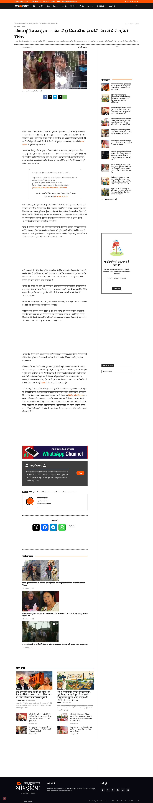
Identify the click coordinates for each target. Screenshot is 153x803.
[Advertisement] (66, 752)
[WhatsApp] (135, 1)
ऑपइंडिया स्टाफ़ (82, 47)
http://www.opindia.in (43, 501)
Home (16, 23)
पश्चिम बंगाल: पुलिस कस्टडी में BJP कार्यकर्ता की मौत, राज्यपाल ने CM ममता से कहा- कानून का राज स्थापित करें (55, 614)
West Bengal (50, 492)
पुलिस (63, 492)
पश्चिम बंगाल (57, 492)
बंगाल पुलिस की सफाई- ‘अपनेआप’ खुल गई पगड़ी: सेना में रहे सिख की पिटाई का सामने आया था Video (53, 584)
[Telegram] (55, 97)
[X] (132, 1)
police (38, 492)
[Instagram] (128, 1)
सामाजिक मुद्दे (60, 688)
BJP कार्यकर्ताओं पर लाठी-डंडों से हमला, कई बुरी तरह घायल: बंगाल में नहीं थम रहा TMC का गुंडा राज (55, 644)
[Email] (60, 97)
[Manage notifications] (4, 798)
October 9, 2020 (61, 196)
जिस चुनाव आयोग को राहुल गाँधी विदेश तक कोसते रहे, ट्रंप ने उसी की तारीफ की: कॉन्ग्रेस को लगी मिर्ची (40, 729)
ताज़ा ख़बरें (105, 79)
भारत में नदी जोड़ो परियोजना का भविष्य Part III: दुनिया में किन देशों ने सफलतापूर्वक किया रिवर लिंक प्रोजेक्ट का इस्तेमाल (121, 191)
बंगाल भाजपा (69, 492)
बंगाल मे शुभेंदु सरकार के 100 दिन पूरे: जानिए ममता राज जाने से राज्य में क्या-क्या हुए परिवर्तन (81, 729)
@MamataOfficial (38, 188)
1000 (43, 382)
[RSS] (130, 1)
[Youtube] (137, 1)
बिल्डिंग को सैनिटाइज (75, 395)
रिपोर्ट (23, 27)
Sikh (43, 492)
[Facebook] (125, 1)
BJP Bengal (32, 492)
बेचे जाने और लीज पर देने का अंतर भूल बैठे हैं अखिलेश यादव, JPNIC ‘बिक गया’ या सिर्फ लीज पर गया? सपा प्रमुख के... (34, 695)
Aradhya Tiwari (20, 700)
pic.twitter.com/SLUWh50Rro (56, 188)
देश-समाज (21, 23)
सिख (74, 492)
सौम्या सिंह (59, 702)
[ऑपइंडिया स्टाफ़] (30, 502)
